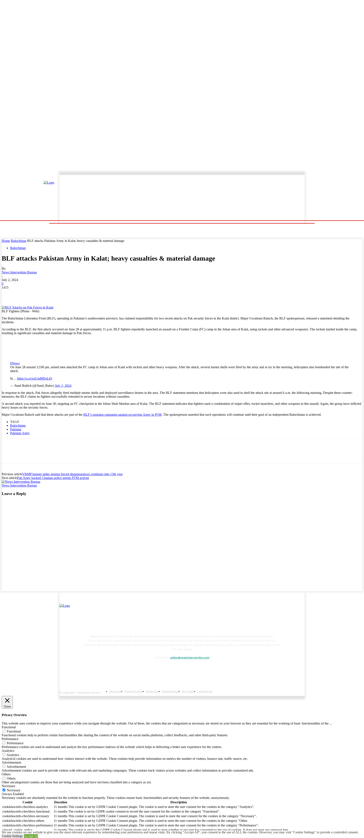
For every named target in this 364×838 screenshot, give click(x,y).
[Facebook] (9, 293)
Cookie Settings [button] (12, 836)
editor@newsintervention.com (189, 657)
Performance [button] (10, 739)
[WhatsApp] (54, 293)
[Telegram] (69, 293)
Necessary (13, 790)
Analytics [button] (8, 750)
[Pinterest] (39, 293)
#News (15, 363)
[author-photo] (21, 481)
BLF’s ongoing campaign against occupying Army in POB (122, 414)
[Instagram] (75, 668)
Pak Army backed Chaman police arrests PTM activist (53, 478)
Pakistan (15, 429)
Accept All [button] (31, 836)
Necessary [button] (8, 786)
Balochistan (18, 241)
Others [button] (6, 774)
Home (6, 241)
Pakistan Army (20, 433)
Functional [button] (9, 727)
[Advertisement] (219, 194)
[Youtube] (110, 668)
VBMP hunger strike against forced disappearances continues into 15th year (72, 474)
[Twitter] (24, 293)
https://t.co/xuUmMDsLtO (34, 378)
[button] (305, 218)
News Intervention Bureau (19, 272)
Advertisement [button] (11, 762)
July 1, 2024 (63, 385)
